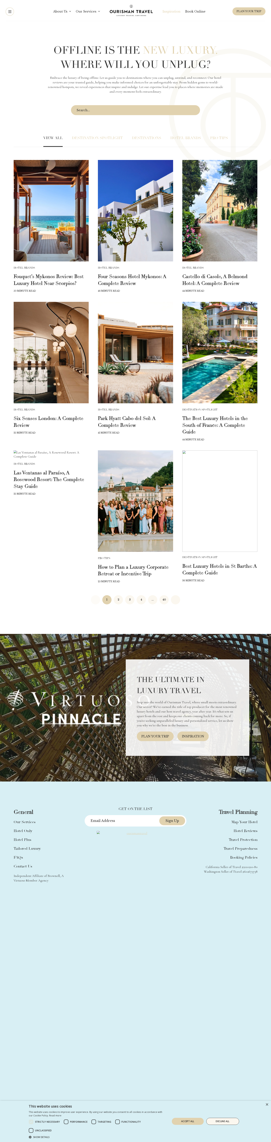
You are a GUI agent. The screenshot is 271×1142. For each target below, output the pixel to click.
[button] (97, 1137)
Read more (55, 1115)
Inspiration (193, 736)
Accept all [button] (187, 1121)
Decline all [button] (222, 1121)
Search (194, 110)
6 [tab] (147, 772)
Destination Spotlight (97, 138)
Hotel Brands (185, 138)
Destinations (146, 138)
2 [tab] (129, 772)
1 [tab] (125, 772)
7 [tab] (151, 772)
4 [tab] (138, 772)
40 (164, 599)
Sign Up (172, 821)
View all (53, 138)
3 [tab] (134, 772)
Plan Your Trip (249, 11)
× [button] (266, 1104)
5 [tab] (143, 772)
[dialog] (135, 1121)
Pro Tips (219, 138)
